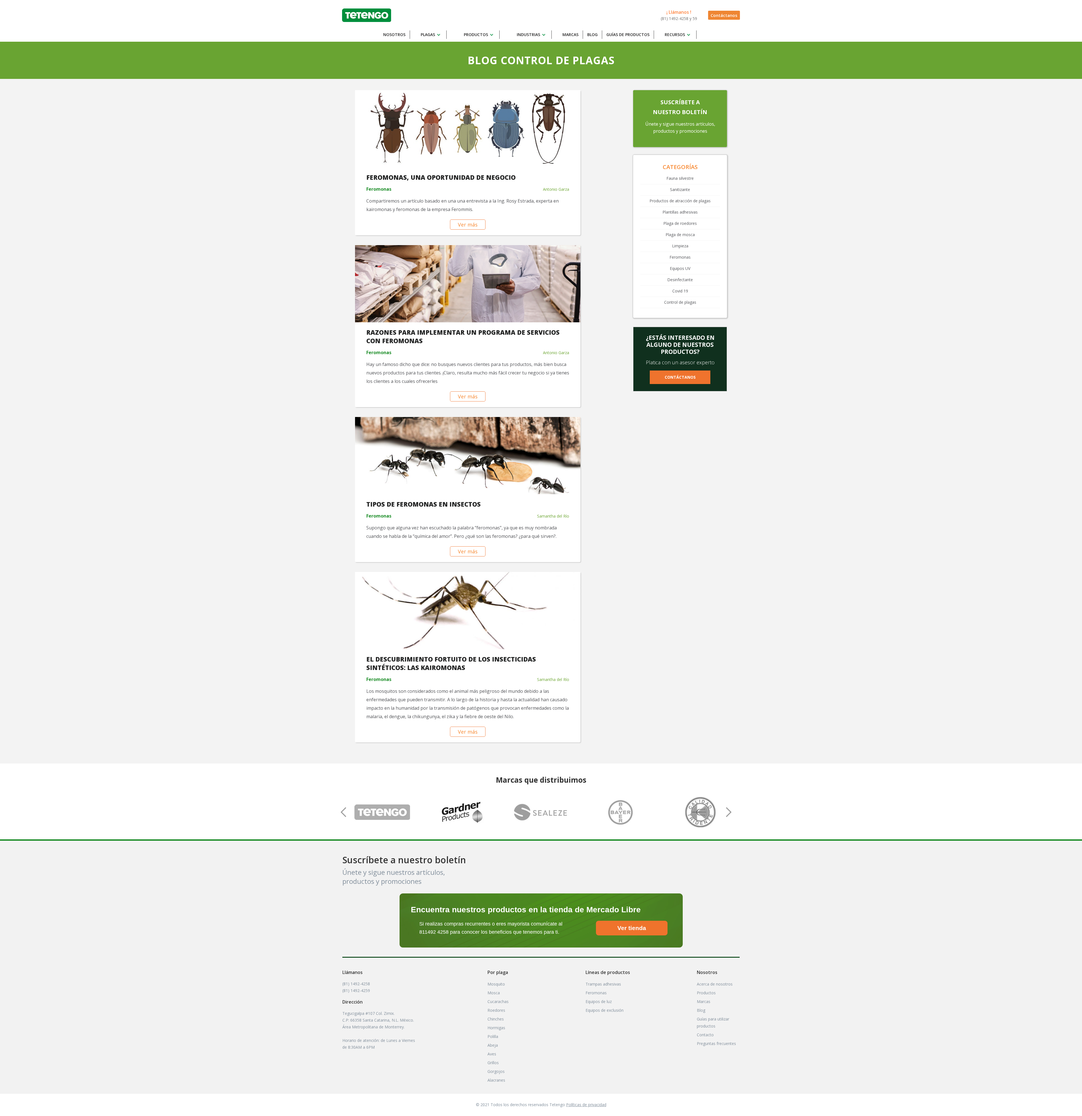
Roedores (496, 1010)
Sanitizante (680, 189)
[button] (431, 34)
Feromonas (680, 257)
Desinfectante (680, 279)
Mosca (493, 992)
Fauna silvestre (680, 178)
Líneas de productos (608, 972)
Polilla (492, 1036)
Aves (491, 1054)
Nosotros (394, 34)
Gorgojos (496, 1071)
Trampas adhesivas (603, 984)
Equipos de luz (599, 1001)
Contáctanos (724, 15)
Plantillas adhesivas (680, 212)
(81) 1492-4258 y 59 (679, 18)
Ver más (468, 224)
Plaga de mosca (680, 234)
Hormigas (496, 1027)
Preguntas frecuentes (716, 1043)
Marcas (570, 34)
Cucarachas (498, 1001)
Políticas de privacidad (586, 1104)
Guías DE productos (627, 34)
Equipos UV (680, 268)
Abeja (492, 1045)
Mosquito (496, 984)
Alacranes (496, 1080)
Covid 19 (680, 291)
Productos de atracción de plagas (680, 200)
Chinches (495, 1019)
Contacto (705, 1034)
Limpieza (680, 246)
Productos (706, 992)
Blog (592, 34)
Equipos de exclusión (605, 1010)
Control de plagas (680, 302)
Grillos (493, 1062)
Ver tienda (631, 928)
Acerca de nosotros (715, 984)
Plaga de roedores (680, 223)
